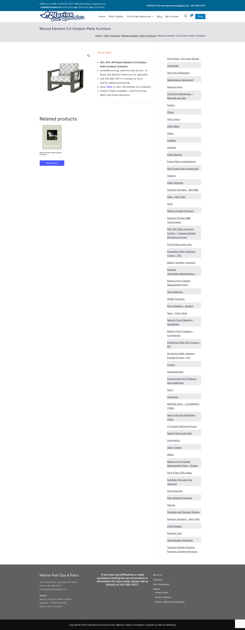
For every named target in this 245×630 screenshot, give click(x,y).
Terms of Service (163, 597)
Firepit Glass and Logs (179, 244)
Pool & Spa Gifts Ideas (179, 472)
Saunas (171, 505)
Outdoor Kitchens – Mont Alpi (183, 519)
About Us (157, 575)
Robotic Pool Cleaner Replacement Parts (178, 282)
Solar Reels (173, 126)
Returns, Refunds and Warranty (170, 602)
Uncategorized (175, 371)
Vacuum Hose (174, 87)
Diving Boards (174, 491)
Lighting (171, 147)
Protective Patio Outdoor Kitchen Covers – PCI (181, 355)
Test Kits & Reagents (178, 72)
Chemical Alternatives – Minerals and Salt (180, 96)
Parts (170, 390)
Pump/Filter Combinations (181, 161)
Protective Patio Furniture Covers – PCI (181, 253)
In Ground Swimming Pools (182, 426)
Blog (159, 16)
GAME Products (175, 299)
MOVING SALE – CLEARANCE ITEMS (183, 406)
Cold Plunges (174, 526)
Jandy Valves (174, 447)
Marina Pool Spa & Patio (103, 625)
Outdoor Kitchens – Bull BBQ (182, 189)
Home (102, 16)
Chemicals (172, 65)
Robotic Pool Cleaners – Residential (180, 322)
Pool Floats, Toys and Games (183, 58)
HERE (109, 86)
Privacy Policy (161, 592)
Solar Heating (174, 154)
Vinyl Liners (173, 119)
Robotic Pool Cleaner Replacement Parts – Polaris (182, 463)
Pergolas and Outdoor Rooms (183, 512)
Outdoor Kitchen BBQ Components (179, 220)
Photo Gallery (116, 16)
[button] (152, 16)
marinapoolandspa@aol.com (175, 5)
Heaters (171, 175)
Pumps (171, 105)
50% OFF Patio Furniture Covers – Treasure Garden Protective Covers (181, 233)
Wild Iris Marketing (167, 625)
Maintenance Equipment (180, 80)
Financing (157, 579)
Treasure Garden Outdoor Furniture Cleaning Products (182, 549)
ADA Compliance (161, 584)
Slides (170, 454)
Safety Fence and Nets (179, 433)
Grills (170, 203)
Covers (171, 364)
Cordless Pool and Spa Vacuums (179, 481)
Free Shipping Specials (179, 498)
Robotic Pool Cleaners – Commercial (180, 333)
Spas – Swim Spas (177, 313)
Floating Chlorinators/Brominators (181, 271)
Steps (170, 133)
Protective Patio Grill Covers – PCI (183, 344)
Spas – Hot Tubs (176, 196)
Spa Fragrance (175, 291)
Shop (200, 16)
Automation (173, 440)
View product (52, 163)
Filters (170, 112)
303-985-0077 (198, 5)
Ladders (171, 140)
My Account (172, 16)
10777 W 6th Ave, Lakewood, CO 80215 (59, 582)
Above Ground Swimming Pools (181, 417)
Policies (156, 589)
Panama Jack (174, 533)
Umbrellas (172, 397)
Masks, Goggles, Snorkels (181, 262)
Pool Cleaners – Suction (180, 306)
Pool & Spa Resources (139, 16)
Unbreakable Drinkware (180, 540)
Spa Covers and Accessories (182, 168)
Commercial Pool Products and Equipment (182, 380)
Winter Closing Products (180, 211)
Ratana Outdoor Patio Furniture (139, 35)
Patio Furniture (112, 35)
